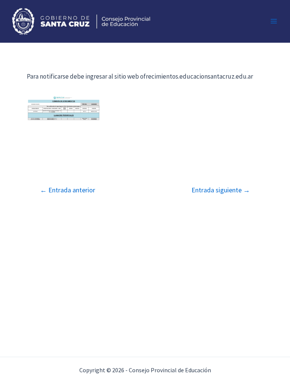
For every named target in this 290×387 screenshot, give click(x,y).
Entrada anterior (67, 190)
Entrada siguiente (220, 190)
